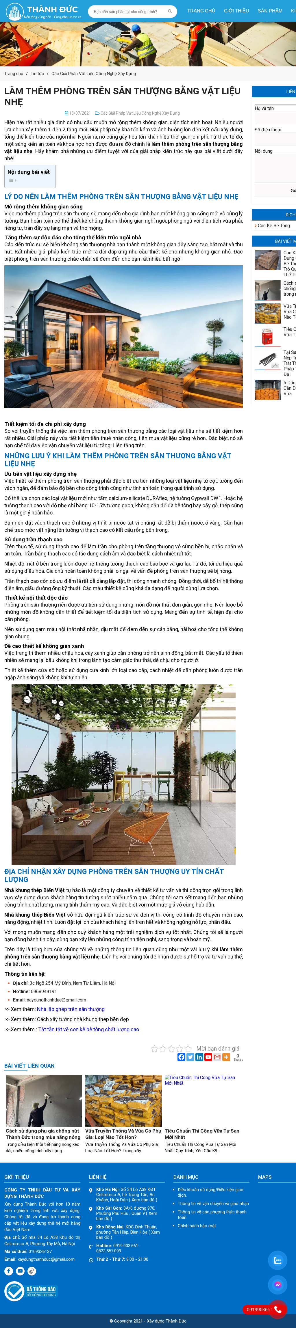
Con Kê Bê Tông (273, 225)
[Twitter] (190, 1057)
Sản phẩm (270, 10)
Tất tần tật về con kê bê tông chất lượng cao (88, 1029)
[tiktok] (31, 1271)
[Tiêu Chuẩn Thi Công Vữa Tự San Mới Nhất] (203, 1083)
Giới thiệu (236, 10)
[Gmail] (217, 1057)
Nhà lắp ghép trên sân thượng (71, 1009)
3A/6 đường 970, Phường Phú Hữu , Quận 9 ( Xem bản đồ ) (126, 1213)
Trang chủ (201, 10)
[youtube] (20, 1271)
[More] (226, 1057)
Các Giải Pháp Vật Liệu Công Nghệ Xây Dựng (93, 73)
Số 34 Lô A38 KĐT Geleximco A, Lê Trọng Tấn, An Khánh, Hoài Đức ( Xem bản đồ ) (126, 1194)
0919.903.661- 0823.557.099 (118, 1248)
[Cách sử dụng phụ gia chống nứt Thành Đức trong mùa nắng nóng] (44, 1125)
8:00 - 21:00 (122, 1259)
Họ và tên (264, 108)
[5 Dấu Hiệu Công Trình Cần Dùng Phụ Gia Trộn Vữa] (268, 398)
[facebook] (8, 1271)
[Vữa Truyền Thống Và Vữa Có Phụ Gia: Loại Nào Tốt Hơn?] (123, 1125)
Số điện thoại (268, 130)
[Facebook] (181, 1057)
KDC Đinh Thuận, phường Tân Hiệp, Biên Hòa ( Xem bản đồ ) (128, 1232)
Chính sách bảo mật (197, 1225)
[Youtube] (208, 1057)
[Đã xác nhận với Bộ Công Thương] (31, 1300)
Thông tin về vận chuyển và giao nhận (213, 1203)
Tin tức (37, 73)
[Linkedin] (199, 1057)
